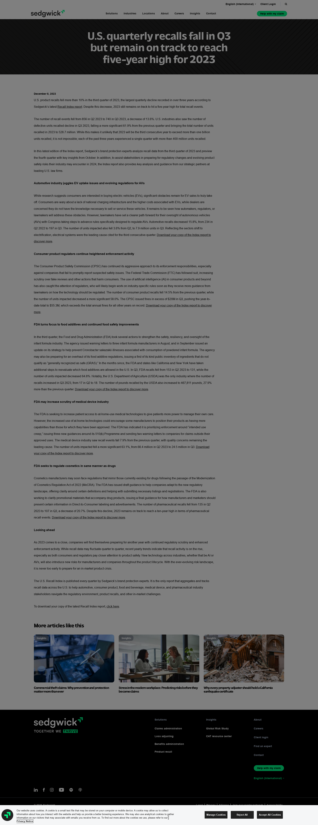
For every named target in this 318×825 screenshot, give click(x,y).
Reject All (242, 814)
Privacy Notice (25, 821)
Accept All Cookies (270, 814)
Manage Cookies (216, 814)
